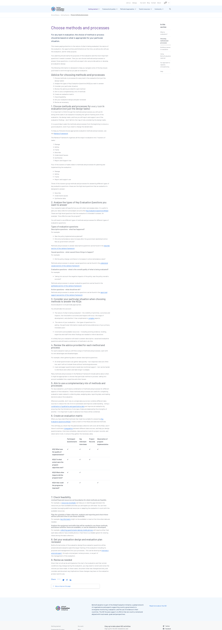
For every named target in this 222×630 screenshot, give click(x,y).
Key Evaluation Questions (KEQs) (97, 211)
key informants (65, 519)
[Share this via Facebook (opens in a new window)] (67, 580)
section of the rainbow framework (66, 286)
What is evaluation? (163, 33)
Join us (128, 3)
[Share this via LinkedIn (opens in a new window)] (70, 580)
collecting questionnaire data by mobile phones (76, 530)
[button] (170, 9)
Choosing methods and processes (164, 41)
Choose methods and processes (79, 15)
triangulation (68, 428)
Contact (153, 3)
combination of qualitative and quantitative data (67, 406)
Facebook (168, 628)
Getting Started (65, 15)
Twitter (167, 626)
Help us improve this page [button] (63, 586)
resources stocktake (68, 503)
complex (91, 318)
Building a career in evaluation (165, 48)
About (159, 3)
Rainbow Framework (61, 133)
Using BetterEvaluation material (165, 56)
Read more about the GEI (158, 606)
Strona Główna (55, 15)
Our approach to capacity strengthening (165, 65)
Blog (148, 3)
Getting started (56, 626)
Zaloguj (134, 3)
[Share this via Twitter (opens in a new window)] (63, 580)
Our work (143, 3)
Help (161, 71)
